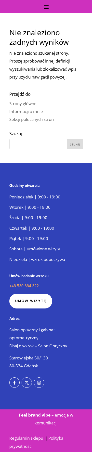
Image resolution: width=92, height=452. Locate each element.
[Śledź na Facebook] (14, 382)
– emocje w (46, 415)
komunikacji (46, 423)
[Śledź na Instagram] (39, 382)
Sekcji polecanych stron (31, 119)
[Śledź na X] (27, 382)
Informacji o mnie (26, 111)
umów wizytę (31, 301)
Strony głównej (23, 103)
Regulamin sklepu (26, 438)
